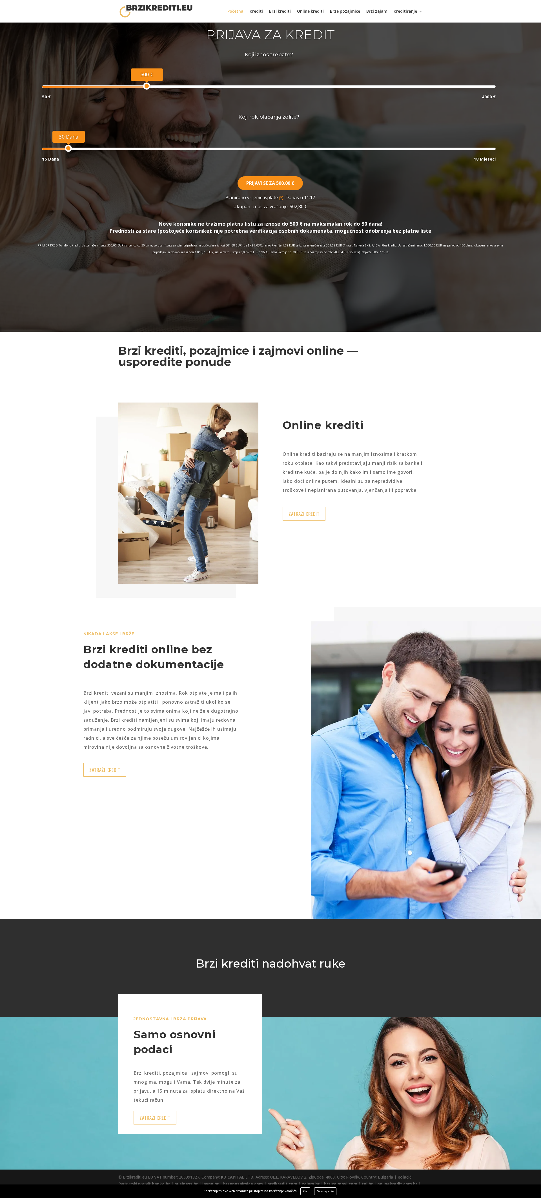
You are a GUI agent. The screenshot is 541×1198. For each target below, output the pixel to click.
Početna (235, 11)
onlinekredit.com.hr (397, 1183)
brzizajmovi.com (340, 1183)
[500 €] (146, 86)
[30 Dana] (68, 148)
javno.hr (210, 1183)
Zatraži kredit (304, 513)
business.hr (186, 1183)
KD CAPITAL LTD (237, 1177)
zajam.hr (311, 1183)
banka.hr (161, 1183)
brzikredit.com (282, 1183)
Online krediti (310, 11)
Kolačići (405, 1177)
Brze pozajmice (345, 11)
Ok (305, 1191)
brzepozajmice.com (243, 1183)
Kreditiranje (405, 11)
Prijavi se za (270, 183)
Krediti (256, 11)
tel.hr (367, 1183)
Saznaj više (325, 1191)
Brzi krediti (280, 11)
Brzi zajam (376, 11)
